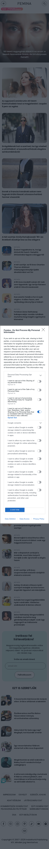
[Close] (44, 330)
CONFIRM (14, 510)
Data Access (24, 519)
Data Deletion (10, 519)
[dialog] (24, 425)
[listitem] (24, 375)
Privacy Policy (38, 519)
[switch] (39, 381)
